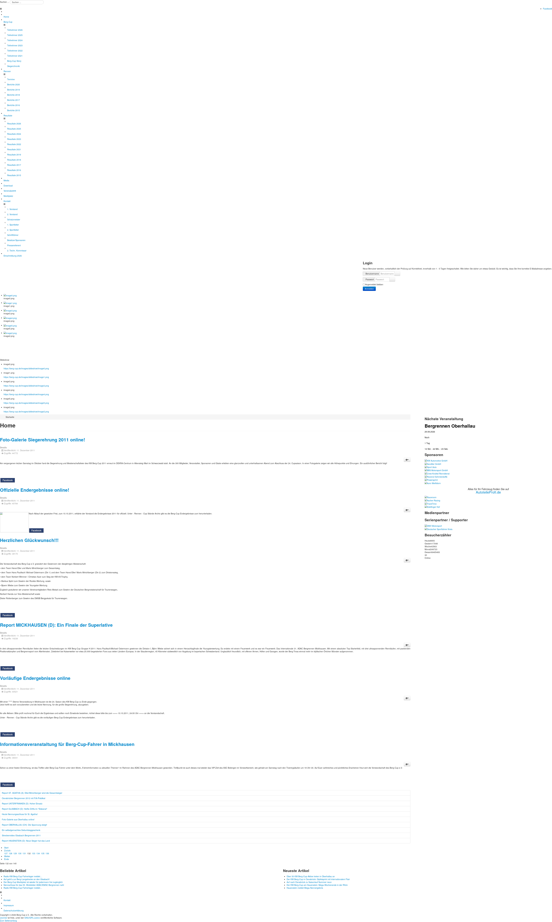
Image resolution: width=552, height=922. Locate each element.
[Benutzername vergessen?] (397, 273)
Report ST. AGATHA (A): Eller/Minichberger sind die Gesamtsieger (32, 792)
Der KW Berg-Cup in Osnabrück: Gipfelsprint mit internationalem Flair (318, 879)
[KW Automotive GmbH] (436, 460)
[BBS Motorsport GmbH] (436, 470)
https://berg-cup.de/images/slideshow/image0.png (26, 368)
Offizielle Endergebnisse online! (34, 490)
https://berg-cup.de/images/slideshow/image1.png (26, 377)
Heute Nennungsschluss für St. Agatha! (20, 814)
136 (47, 853)
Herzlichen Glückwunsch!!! (29, 540)
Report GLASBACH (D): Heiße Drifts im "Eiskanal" (24, 808)
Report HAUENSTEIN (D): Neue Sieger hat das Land (26, 840)
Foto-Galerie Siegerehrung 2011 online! (42, 439)
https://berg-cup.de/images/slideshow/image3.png (26, 385)
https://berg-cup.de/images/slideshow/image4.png (26, 394)
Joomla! (3, 917)
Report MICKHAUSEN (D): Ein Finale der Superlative (56, 625)
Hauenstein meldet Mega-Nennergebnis (305, 887)
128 (10, 853)
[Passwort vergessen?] (392, 279)
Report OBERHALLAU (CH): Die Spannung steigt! (24, 824)
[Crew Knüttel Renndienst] (437, 473)
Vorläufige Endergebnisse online (35, 678)
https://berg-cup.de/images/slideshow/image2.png (26, 411)
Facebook (547, 8)
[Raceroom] (430, 497)
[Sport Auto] (431, 466)
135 (42, 853)
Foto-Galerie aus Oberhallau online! (18, 819)
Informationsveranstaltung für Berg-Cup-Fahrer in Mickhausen (67, 744)
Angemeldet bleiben (374, 284)
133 (33, 853)
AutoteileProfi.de (488, 492)
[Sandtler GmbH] (433, 463)
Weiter (7, 856)
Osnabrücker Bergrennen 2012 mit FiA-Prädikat (23, 798)
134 (38, 853)
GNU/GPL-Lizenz (32, 917)
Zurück (7, 850)
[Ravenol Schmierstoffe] (436, 476)
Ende (6, 859)
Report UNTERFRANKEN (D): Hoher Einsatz (22, 803)
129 (15, 853)
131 (24, 853)
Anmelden (369, 288)
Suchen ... (4, 1)
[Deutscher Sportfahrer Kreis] (438, 528)
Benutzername (372, 273)
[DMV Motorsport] (433, 525)
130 (19, 853)
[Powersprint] (431, 479)
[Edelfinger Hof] (432, 506)
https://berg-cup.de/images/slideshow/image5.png (26, 402)
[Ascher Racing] (432, 500)
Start (6, 847)
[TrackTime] (431, 503)
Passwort (370, 279)
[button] (407, 459)
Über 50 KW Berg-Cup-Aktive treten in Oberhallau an (311, 876)
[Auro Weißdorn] (433, 482)
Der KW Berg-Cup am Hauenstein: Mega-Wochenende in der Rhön (317, 885)
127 (6, 853)
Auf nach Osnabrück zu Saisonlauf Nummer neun (309, 882)
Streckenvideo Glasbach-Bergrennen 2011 (21, 835)
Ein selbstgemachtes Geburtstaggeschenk (21, 830)
